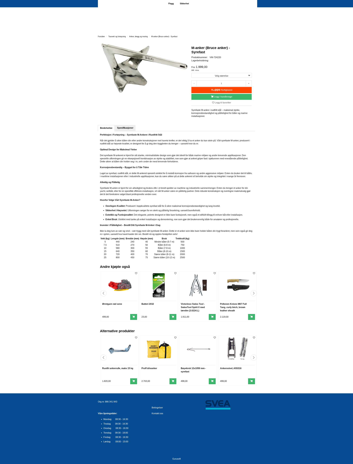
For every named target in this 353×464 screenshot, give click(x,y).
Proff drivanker (149, 368)
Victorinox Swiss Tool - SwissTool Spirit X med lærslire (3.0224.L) (193, 307)
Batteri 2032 (147, 304)
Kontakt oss (157, 413)
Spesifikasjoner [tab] (125, 128)
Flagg (171, 3)
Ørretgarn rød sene (112, 304)
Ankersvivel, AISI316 (230, 368)
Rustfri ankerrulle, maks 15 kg (117, 368)
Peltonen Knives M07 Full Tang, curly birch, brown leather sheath (233, 307)
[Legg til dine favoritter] (136, 273)
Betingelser (157, 407)
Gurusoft (176, 459)
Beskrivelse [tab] (106, 128)
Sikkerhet (184, 3)
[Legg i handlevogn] (133, 317)
